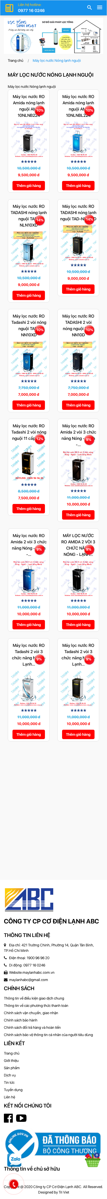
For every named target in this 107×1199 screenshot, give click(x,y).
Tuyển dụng (13, 1090)
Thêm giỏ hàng (28, 186)
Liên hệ (9, 1097)
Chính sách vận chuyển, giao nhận (31, 1013)
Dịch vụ (10, 1075)
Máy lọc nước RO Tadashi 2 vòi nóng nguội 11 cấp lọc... (28, 432)
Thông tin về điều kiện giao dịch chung (34, 998)
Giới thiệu (11, 1060)
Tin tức (9, 1082)
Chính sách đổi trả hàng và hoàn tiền (32, 1027)
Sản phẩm (12, 1068)
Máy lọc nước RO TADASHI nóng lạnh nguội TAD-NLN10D (78, 212)
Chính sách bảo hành (20, 1020)
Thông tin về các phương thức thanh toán (36, 1005)
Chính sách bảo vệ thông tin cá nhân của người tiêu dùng (48, 1035)
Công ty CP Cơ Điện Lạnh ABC (51, 921)
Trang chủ (15, 60)
